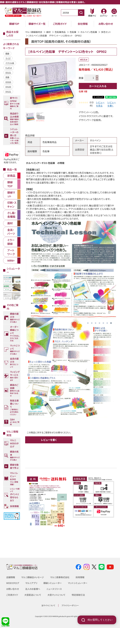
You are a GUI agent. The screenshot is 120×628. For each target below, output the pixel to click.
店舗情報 (10, 577)
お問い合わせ (105, 24)
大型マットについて (56, 594)
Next (70, 83)
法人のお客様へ (32, 588)
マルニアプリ (31, 583)
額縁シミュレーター (52, 583)
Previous (30, 83)
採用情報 (80, 577)
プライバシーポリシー (70, 605)
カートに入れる (98, 86)
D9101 (8, 72)
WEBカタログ (12, 583)
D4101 (8, 91)
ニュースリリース (54, 588)
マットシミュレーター (77, 583)
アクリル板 (9, 63)
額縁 (7, 53)
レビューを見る (100, 104)
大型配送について (32, 594)
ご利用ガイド (60, 24)
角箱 (7, 77)
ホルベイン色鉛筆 (88, 32)
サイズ (7, 58)
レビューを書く (111, 104)
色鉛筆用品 (60, 32)
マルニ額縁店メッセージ (32, 577)
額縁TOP (14, 24)
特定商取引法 (78, 594)
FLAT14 (8, 67)
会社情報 (83, 24)
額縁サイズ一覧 (37, 24)
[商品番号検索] (81, 13)
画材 (48, 32)
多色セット (106, 32)
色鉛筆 (73, 32)
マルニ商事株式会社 (59, 577)
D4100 (8, 86)
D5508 (8, 82)
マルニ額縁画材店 (33, 32)
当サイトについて (48, 605)
